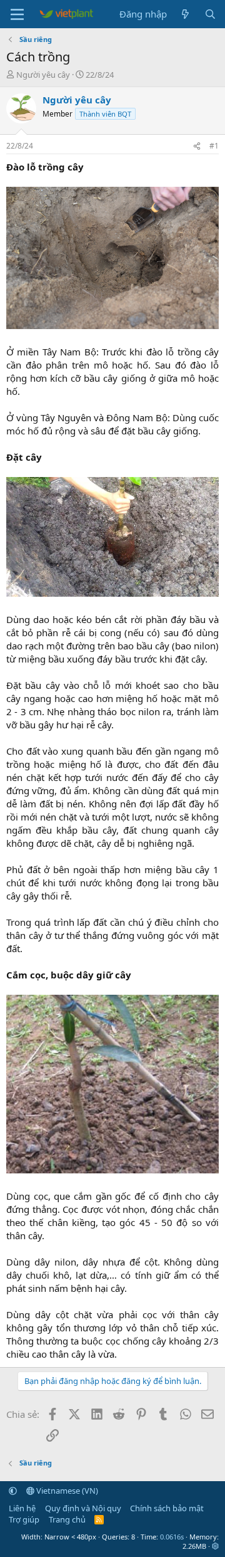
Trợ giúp (24, 1519)
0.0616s (172, 1536)
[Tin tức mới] (185, 14)
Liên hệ (22, 1508)
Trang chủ (67, 1519)
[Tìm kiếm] (210, 14)
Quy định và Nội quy (83, 1508)
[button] (12, 1490)
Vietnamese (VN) (66, 1490)
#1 (214, 145)
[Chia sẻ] (197, 146)
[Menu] (17, 14)
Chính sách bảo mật (167, 1508)
